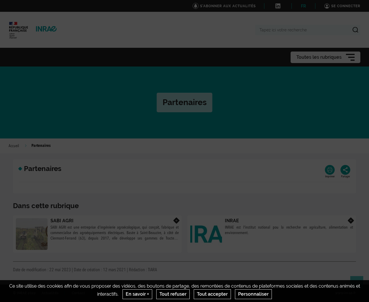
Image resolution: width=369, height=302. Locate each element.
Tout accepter (212, 294)
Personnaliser (253, 294)
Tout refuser (173, 294)
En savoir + (137, 294)
